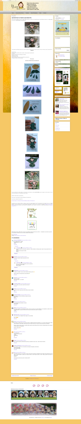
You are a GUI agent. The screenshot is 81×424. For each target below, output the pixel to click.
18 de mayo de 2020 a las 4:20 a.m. (26, 345)
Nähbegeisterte (16, 270)
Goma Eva (57, 126)
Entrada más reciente (15, 375)
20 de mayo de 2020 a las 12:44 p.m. (21, 352)
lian (14, 331)
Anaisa (15, 321)
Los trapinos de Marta (17, 283)
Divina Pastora (57, 129)
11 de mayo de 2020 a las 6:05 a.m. (22, 277)
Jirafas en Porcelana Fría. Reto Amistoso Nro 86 (64, 105)
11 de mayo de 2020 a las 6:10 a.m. (25, 283)
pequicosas (15, 277)
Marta (15, 301)
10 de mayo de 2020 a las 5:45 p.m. (22, 256)
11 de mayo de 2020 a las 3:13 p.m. (21, 288)
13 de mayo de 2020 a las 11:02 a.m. (20, 331)
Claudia (15, 340)
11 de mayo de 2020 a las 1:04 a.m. (23, 270)
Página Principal (33, 375)
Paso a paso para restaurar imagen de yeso (63, 99)
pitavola (15, 288)
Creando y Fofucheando (17, 345)
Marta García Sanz (16, 314)
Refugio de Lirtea (47, 204)
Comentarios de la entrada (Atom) (34, 378)
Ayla (14, 352)
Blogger (51, 417)
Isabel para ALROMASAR (17, 240)
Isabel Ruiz (15, 256)
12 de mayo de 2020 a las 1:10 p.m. (24, 314)
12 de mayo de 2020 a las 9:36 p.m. (21, 321)
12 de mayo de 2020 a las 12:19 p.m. (21, 307)
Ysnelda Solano (18, 247)
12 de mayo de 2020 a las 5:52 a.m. (25, 294)
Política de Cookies (58, 118)
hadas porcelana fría (17, 235)
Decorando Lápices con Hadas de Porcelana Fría (18, 200)
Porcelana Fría (57, 128)
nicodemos (42, 417)
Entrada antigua (49, 375)
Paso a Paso (57, 125)
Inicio (56, 123)
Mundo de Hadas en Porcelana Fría (30, 200)
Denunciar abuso (57, 91)
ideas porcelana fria (23, 235)
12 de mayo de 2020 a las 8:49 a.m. (21, 301)
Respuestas (16, 246)
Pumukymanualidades (17, 294)
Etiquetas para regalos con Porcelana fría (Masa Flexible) (63, 111)
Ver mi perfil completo (61, 56)
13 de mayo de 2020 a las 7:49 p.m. (21, 340)
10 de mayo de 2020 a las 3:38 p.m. (26, 240)
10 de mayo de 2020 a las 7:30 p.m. (27, 262)
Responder (15, 244)
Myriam (15, 307)
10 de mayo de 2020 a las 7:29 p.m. (27, 247)
